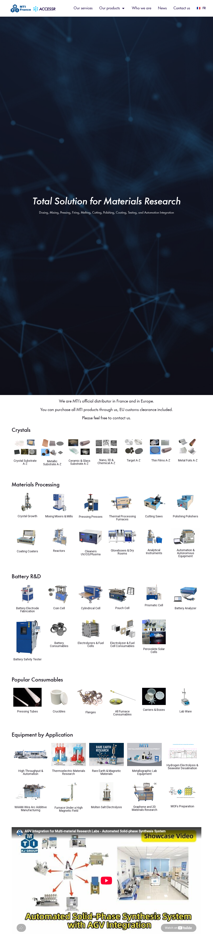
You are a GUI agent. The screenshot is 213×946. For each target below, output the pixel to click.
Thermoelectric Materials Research (68, 772)
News (162, 8)
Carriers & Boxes (154, 709)
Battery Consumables (59, 644)
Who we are (141, 8)
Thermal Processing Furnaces (122, 518)
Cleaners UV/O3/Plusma (91, 552)
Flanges (91, 712)
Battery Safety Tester (27, 659)
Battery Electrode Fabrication (27, 609)
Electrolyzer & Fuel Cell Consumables (122, 644)
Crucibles (59, 711)
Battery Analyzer (185, 608)
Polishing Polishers (185, 516)
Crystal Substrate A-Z (25, 462)
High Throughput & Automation (30, 772)
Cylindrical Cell (90, 608)
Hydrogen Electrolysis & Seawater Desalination (182, 766)
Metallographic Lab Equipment (144, 772)
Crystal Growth (27, 516)
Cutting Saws (154, 516)
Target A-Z (133, 460)
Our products (109, 8)
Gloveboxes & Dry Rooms (122, 552)
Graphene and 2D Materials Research (144, 808)
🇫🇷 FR (201, 8)
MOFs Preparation (182, 806)
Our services (83, 8)
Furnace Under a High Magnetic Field (69, 809)
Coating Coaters (27, 551)
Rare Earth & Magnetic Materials (106, 772)
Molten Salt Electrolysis (106, 807)
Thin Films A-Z (160, 460)
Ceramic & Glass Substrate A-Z (79, 462)
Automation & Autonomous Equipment (186, 553)
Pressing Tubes (27, 711)
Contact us (181, 8)
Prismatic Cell (154, 605)
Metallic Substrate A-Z (52, 462)
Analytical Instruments (154, 551)
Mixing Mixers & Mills (59, 516)
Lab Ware (186, 711)
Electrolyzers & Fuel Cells (91, 644)
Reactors (59, 550)
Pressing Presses (91, 516)
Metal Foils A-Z (188, 460)
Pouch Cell (122, 608)
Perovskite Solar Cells (154, 650)
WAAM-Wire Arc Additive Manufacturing (30, 808)
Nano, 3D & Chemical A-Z (106, 461)
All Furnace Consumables (122, 713)
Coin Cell (59, 608)
